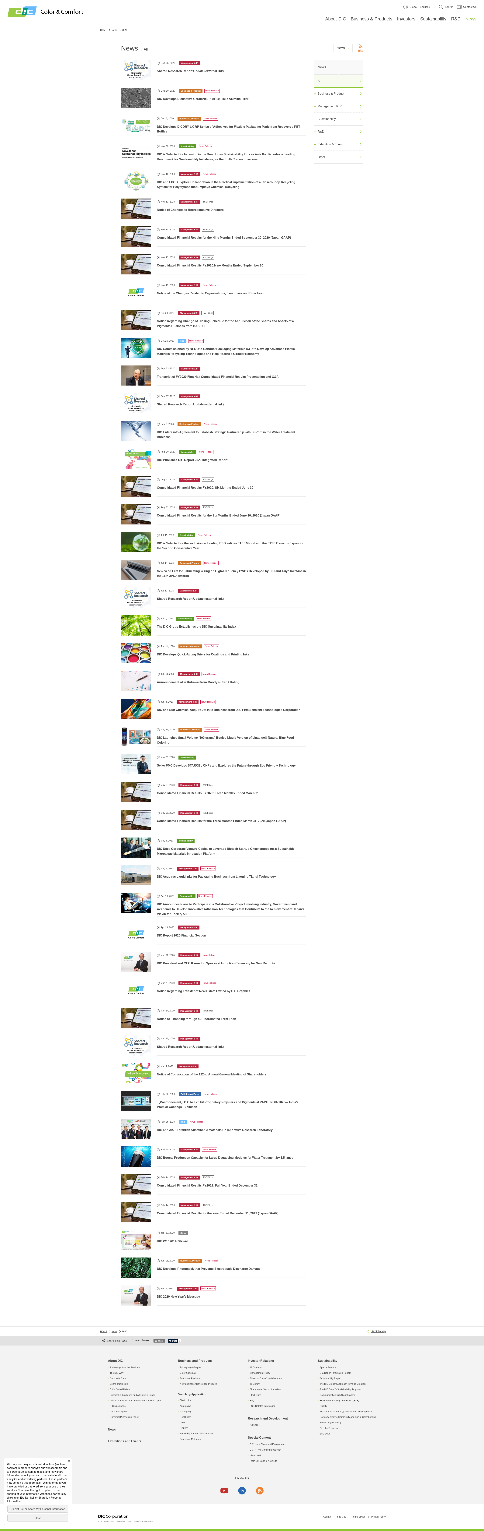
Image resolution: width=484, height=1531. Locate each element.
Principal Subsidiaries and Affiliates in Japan (132, 1395)
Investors (406, 18)
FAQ (252, 1400)
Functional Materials (190, 1439)
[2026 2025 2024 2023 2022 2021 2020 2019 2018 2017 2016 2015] (343, 48)
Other (321, 157)
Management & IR (330, 106)
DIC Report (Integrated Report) (335, 1373)
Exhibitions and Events (124, 1441)
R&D (456, 18)
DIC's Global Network (121, 1389)
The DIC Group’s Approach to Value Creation (343, 1384)
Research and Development (268, 1418)
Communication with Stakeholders (337, 1395)
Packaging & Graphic (191, 1367)
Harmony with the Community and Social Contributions (348, 1417)
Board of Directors (119, 1384)
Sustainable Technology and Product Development (346, 1411)
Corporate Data (118, 1378)
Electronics (185, 1400)
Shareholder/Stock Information (265, 1389)
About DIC (335, 18)
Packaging (185, 1411)
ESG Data (325, 1433)
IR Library (255, 1384)
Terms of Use (358, 1517)
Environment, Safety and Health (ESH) (339, 1400)
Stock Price (255, 1395)
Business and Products (195, 1360)
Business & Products (371, 18)
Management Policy (260, 1373)
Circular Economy (329, 1428)
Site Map (341, 1517)
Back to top (378, 1331)
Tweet (145, 1340)
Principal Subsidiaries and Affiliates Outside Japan (135, 1400)
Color (182, 1422)
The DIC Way (116, 1373)
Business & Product (331, 93)
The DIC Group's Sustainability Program (340, 1389)
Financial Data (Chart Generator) (266, 1378)
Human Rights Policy (330, 1422)
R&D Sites (255, 1425)
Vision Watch (256, 1455)
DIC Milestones (118, 1406)
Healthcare (185, 1417)
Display (184, 1428)
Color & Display (188, 1373)
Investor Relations (261, 1360)
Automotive (185, 1406)
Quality (323, 1406)
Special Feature (328, 1367)
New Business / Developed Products (198, 1384)
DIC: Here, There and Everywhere (267, 1444)
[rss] (260, 1490)
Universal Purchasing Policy (124, 1417)
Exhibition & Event (330, 144)
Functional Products (190, 1378)
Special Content (259, 1437)
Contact (327, 1517)
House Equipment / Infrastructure (196, 1433)
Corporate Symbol (119, 1411)
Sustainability (433, 18)
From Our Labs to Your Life (263, 1461)
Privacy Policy (378, 1517)
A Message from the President (125, 1367)
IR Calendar (256, 1367)
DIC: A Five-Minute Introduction (265, 1449)
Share (135, 1340)
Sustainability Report (330, 1378)
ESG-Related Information (262, 1406)
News (470, 19)
